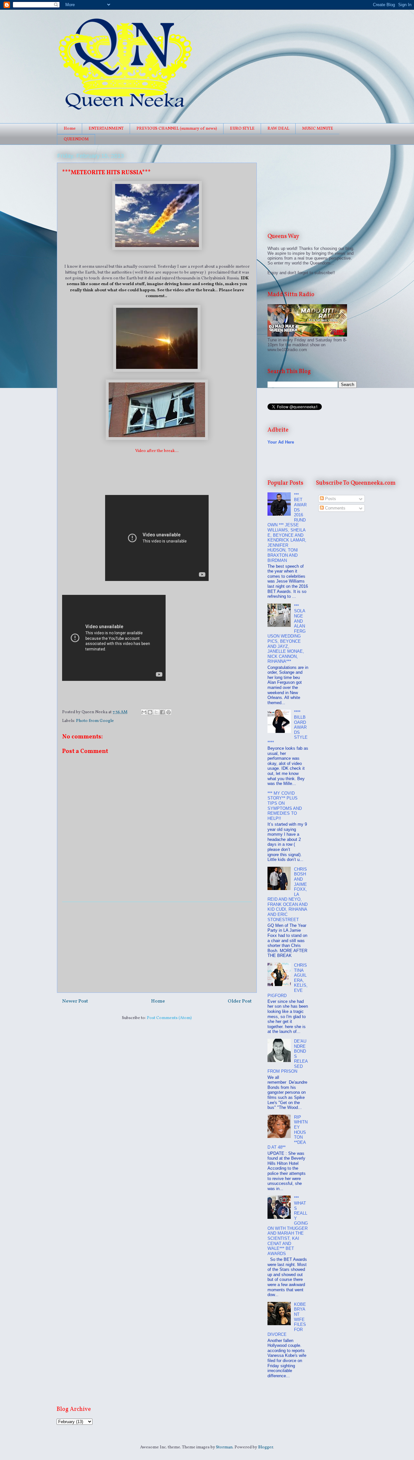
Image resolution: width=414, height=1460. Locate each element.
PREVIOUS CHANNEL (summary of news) (176, 129)
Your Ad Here (280, 442)
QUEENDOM (76, 139)
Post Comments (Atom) (169, 1018)
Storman (224, 1447)
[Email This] (144, 712)
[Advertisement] (156, 947)
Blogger (265, 1447)
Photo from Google (95, 721)
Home (70, 129)
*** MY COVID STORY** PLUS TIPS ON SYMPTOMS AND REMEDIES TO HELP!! (284, 806)
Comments (334, 508)
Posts (330, 498)
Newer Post (75, 1001)
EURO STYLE (242, 129)
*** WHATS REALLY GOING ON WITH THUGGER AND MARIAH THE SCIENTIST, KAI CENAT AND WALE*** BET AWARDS (287, 1226)
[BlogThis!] (150, 712)
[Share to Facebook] (162, 712)
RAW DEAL (278, 129)
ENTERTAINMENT (106, 129)
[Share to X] (156, 712)
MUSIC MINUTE (317, 129)
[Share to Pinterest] (168, 712)
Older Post (240, 1001)
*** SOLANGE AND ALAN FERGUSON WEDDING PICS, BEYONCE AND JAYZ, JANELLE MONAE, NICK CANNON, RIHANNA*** (286, 634)
